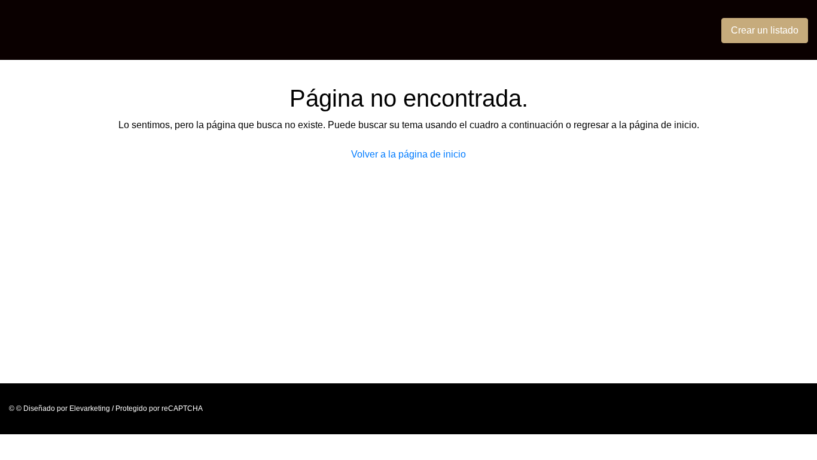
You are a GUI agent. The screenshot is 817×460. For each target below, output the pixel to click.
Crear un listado (764, 30)
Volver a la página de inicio (408, 154)
